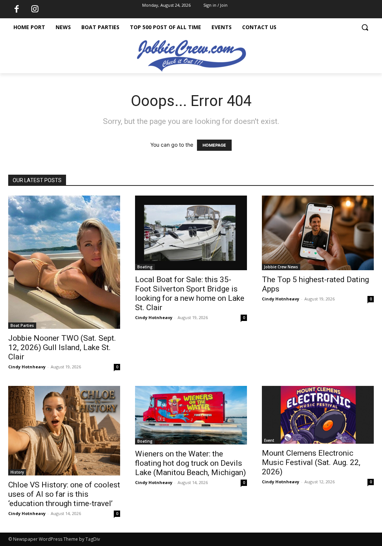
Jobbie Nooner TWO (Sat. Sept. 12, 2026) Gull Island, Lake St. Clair (62, 347)
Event (269, 440)
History (17, 472)
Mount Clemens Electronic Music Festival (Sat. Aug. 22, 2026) (311, 462)
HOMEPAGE (214, 145)
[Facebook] (16, 9)
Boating (145, 266)
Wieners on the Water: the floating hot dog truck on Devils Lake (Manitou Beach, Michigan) (190, 463)
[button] (365, 27)
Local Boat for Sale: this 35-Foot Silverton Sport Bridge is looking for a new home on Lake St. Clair (189, 293)
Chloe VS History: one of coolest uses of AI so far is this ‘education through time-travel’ (64, 494)
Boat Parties (22, 325)
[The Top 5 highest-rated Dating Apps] (318, 233)
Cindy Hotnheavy (27, 366)
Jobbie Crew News (281, 266)
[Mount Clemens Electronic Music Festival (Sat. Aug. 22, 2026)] (318, 415)
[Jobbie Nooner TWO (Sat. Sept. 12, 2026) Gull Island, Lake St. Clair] (64, 262)
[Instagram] (34, 9)
